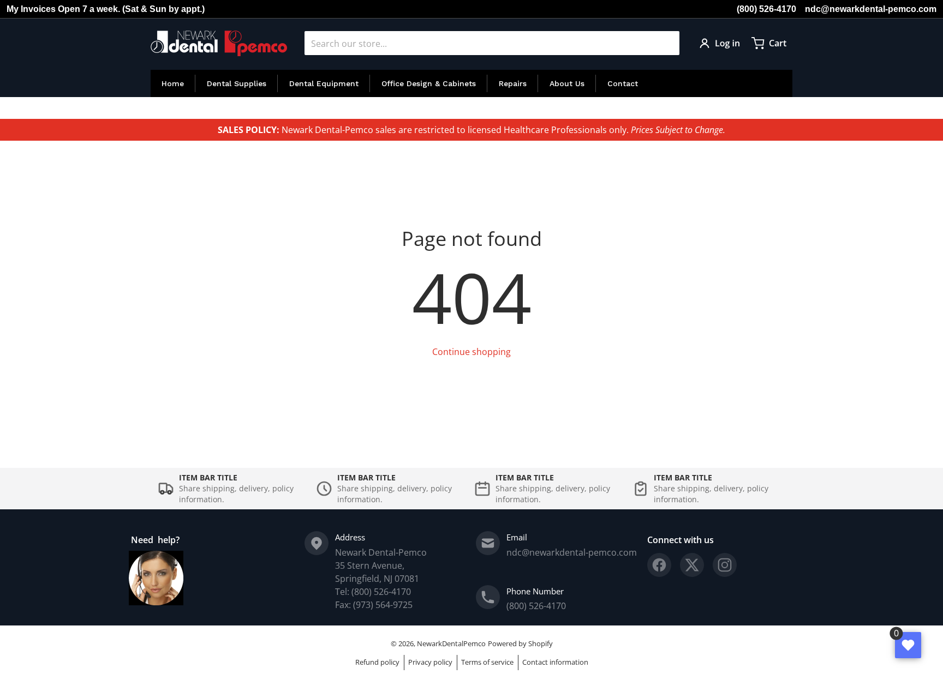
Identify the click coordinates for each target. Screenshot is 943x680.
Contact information (555, 662)
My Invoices (31, 9)
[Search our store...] (667, 43)
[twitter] (692, 565)
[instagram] (725, 565)
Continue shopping (471, 352)
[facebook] (659, 565)
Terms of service (487, 662)
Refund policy (377, 662)
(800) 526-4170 (766, 9)
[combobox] (492, 43)
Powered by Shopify (520, 643)
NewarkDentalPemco (451, 643)
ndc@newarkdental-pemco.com (870, 9)
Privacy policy (430, 662)
